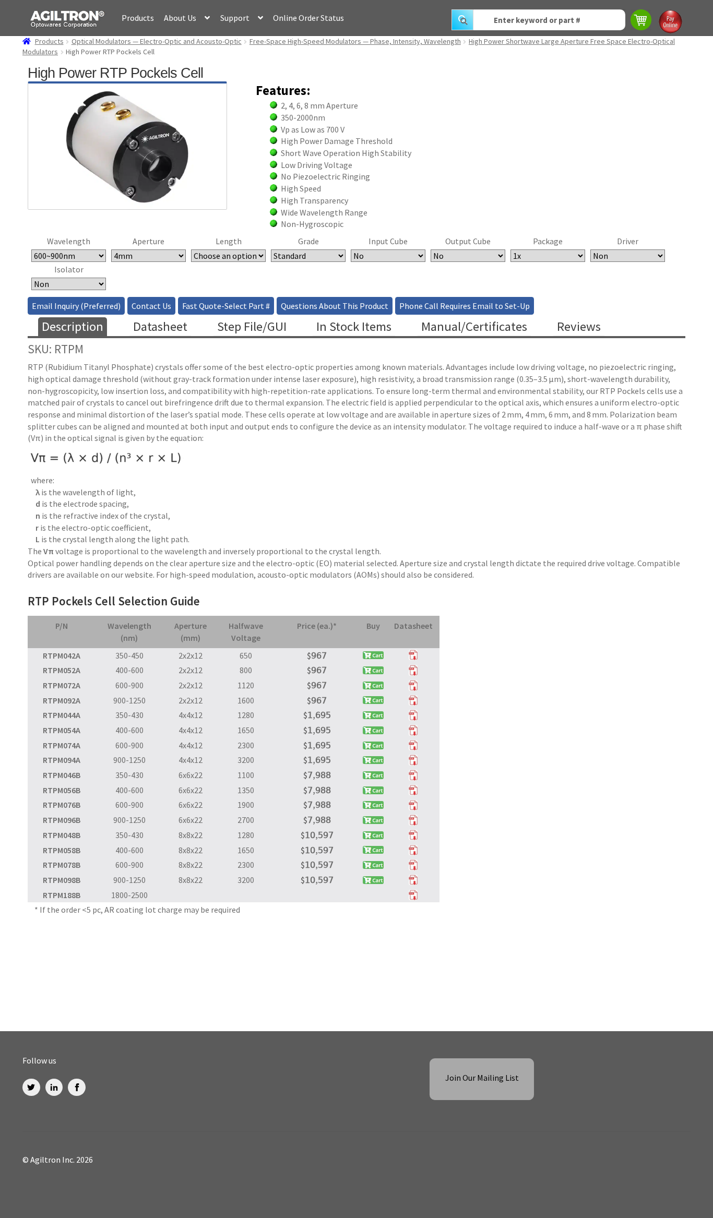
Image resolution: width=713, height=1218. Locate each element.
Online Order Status (308, 18)
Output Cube (468, 241)
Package (548, 241)
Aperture (148, 241)
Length (229, 241)
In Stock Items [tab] (353, 326)
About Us (180, 18)
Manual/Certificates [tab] (474, 326)
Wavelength (68, 241)
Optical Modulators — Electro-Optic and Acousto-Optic (157, 41)
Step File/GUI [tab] (252, 326)
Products (138, 18)
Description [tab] (72, 326)
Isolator (69, 269)
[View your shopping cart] (642, 21)
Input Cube (388, 241)
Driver (627, 241)
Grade (308, 241)
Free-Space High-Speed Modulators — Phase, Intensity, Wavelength (355, 41)
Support (234, 18)
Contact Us (151, 306)
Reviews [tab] (579, 326)
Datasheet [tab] (160, 326)
